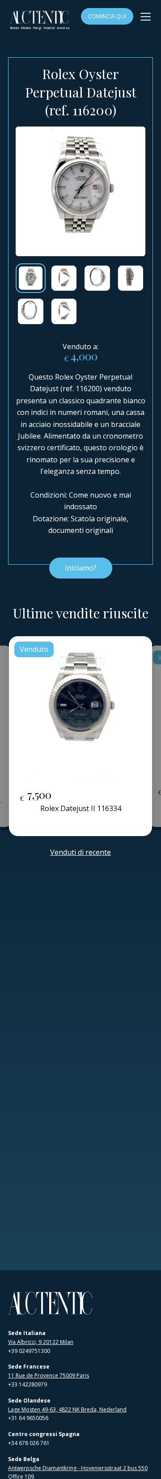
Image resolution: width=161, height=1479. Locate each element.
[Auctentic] (50, 1303)
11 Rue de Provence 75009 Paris (48, 1375)
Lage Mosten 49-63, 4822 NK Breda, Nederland (67, 1409)
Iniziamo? (81, 568)
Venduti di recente (80, 852)
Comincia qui (107, 16)
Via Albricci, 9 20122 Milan (40, 1342)
